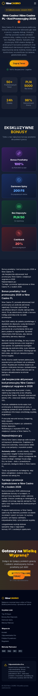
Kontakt (4, 632)
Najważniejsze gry (9, 282)
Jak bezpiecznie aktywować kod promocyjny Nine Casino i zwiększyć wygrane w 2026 (16, 276)
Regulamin (5, 641)
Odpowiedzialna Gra (9, 635)
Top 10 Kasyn (6, 614)
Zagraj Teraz (19, 63)
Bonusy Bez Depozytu (9, 617)
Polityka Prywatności (9, 638)
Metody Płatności (8, 623)
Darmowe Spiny (7, 620)
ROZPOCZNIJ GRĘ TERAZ (21, 575)
